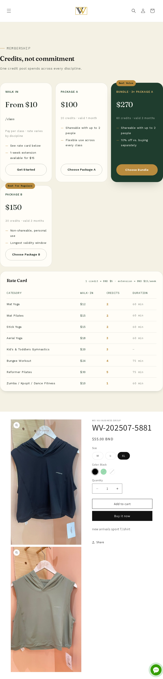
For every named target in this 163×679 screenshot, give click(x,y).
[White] (112, 472)
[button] (9, 10)
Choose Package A (81, 169)
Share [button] (100, 542)
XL (123, 456)
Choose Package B (26, 254)
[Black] (95, 472)
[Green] (104, 472)
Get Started (26, 169)
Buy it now (122, 516)
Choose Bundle (137, 169)
